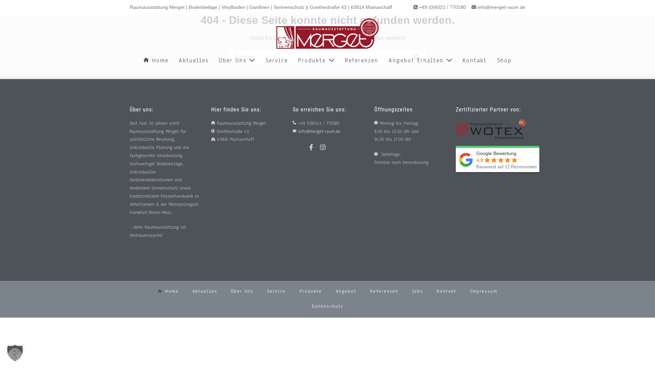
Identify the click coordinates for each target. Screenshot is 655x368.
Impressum (483, 291)
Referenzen (361, 60)
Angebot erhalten (417, 60)
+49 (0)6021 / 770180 (442, 7)
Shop (504, 60)
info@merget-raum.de (501, 7)
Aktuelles (193, 60)
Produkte (313, 60)
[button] (15, 353)
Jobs (417, 291)
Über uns (234, 60)
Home (159, 60)
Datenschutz (327, 306)
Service (276, 60)
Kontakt (475, 60)
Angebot (346, 291)
